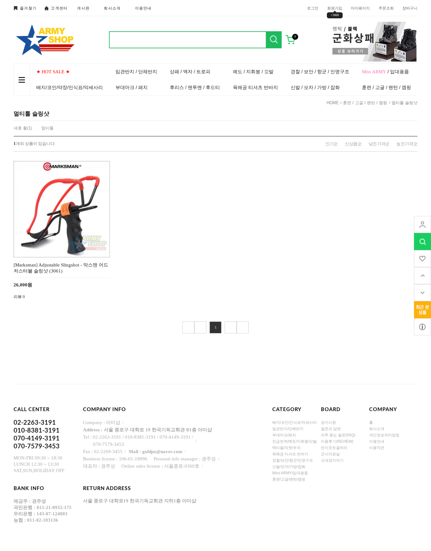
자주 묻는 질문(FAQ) (338, 435)
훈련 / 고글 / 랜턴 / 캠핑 (386, 87)
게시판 (83, 8)
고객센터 (59, 8)
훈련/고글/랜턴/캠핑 (288, 479)
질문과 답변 (331, 429)
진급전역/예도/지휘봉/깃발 (294, 441)
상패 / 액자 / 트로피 (190, 71)
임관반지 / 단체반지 (136, 71)
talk (422, 309)
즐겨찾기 (28, 8)
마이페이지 (360, 8)
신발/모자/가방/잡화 (288, 466)
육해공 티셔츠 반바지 (255, 87)
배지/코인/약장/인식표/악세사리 (69, 87)
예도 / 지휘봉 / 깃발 (253, 71)
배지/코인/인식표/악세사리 (294, 422)
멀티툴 (47, 128)
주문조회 (386, 8)
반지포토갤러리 (334, 448)
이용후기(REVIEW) (337, 441)
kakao (422, 326)
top (422, 275)
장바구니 (409, 8)
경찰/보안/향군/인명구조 (292, 460)
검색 (274, 40)
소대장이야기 (332, 460)
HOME (333, 102)
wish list (422, 258)
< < (188, 327)
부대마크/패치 (284, 435)
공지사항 (328, 422)
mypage (422, 224)
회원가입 (334, 8)
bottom (422, 292)
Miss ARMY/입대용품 (290, 473)
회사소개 (112, 8)
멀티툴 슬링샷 (404, 102)
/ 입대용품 (385, 71)
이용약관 (376, 448)
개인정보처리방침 (384, 435)
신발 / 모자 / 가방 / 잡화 (315, 87)
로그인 (312, 8)
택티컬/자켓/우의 (286, 448)
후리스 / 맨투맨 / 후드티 (195, 87)
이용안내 (143, 8)
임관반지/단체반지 (288, 429)
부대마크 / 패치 (131, 87)
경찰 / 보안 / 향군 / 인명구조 (320, 71)
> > (243, 327)
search (422, 241)
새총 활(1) (23, 128)
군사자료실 (330, 454)
